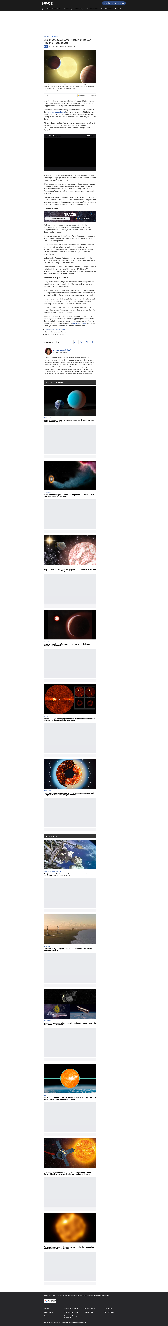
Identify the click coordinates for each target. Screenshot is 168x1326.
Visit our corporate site (101, 1295)
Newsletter (93, 95)
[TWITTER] (65, 350)
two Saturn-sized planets (55, 112)
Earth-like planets (79, 323)
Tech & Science (106, 9)
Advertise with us (89, 1312)
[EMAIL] (70, 350)
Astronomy (68, 9)
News (46, 46)
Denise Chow (54, 46)
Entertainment (92, 9)
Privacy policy (108, 1308)
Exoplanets (55, 36)
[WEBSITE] (68, 350)
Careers (46, 1316)
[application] (70, 152)
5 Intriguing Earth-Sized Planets (55, 329)
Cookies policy (48, 1312)
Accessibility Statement (71, 1312)
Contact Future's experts (71, 1308)
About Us (46, 1308)
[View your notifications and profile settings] (115, 3)
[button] (121, 3)
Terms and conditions (90, 1308)
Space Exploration (53, 9)
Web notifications (109, 1312)
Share (48, 95)
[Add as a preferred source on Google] (50, 1301)
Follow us (82, 95)
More (117, 9)
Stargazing (79, 9)
